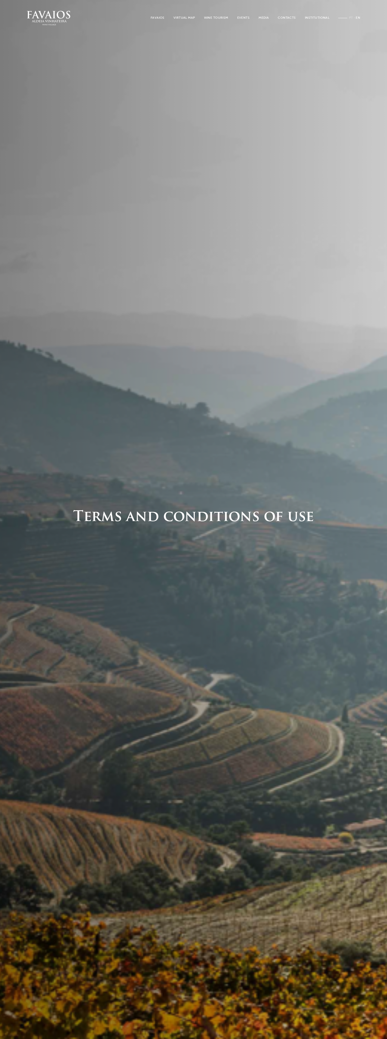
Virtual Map (184, 17)
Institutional (317, 17)
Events (243, 17)
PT (351, 17)
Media (264, 17)
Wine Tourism (216, 17)
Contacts (287, 17)
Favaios (158, 17)
